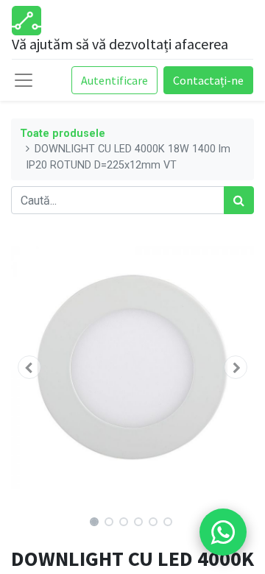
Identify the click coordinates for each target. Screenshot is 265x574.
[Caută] (239, 200)
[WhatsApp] (223, 532)
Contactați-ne (208, 80)
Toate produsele (62, 133)
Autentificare (114, 80)
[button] (29, 367)
